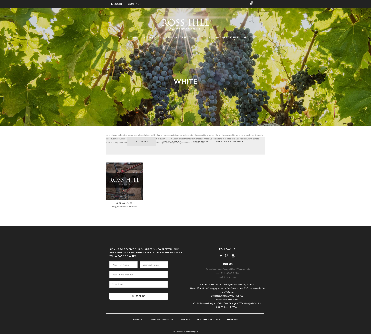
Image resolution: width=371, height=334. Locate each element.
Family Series (200, 141)
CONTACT (134, 4)
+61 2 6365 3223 (229, 273)
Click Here (230, 277)
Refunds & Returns (208, 319)
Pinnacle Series (171, 141)
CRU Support (177, 332)
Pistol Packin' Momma (229, 141)
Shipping (232, 319)
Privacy (185, 319)
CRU (197, 332)
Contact (137, 319)
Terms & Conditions (161, 319)
